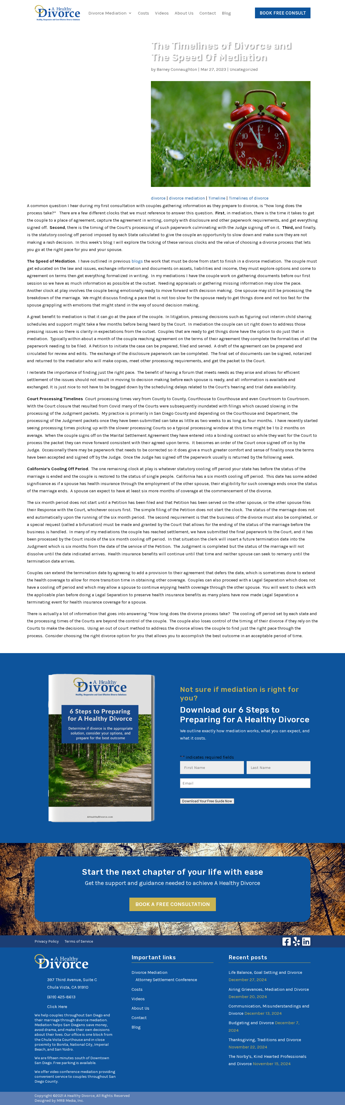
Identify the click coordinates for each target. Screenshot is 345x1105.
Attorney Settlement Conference (166, 979)
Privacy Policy (46, 942)
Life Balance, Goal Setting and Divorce (265, 972)
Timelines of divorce (248, 198)
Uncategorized (244, 69)
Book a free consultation (172, 904)
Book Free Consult (283, 13)
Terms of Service (79, 942)
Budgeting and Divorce (251, 1022)
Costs (143, 13)
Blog (226, 13)
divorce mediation (187, 198)
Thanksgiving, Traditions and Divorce (265, 1039)
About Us (184, 13)
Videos (162, 13)
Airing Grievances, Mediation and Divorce (269, 989)
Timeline (216, 198)
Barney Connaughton (177, 69)
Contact (207, 13)
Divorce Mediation (107, 13)
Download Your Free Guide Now (207, 801)
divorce (158, 198)
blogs (137, 261)
